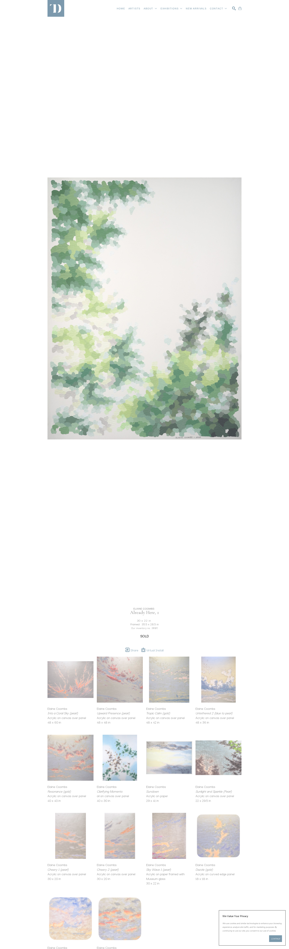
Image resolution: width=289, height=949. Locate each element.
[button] (150, 8)
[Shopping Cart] (240, 8)
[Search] (234, 8)
